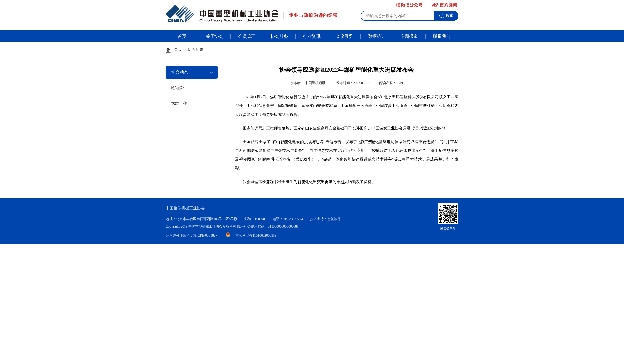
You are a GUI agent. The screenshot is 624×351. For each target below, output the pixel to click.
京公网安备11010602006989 (255, 235)
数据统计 (377, 36)
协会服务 (279, 36)
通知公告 (179, 88)
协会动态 (195, 50)
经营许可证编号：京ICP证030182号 (193, 235)
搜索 (449, 15)
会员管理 (247, 36)
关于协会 (214, 36)
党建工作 (179, 103)
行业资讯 (312, 36)
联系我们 (441, 36)
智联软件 (334, 219)
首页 (182, 36)
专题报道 (409, 36)
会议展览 (344, 36)
